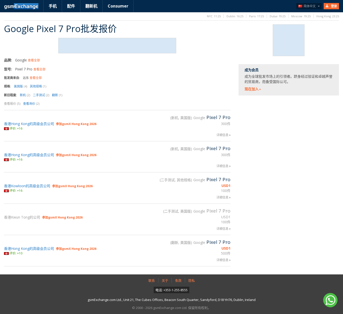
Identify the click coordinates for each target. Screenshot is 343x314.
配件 (71, 6)
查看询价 (31, 103)
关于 (165, 280)
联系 (151, 280)
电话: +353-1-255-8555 (171, 290)
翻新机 (91, 6)
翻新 (57, 95)
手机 (53, 6)
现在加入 (252, 88)
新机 (25, 95)
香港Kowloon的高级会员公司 (27, 185)
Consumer (118, 6)
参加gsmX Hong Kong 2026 (76, 124)
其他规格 (38, 86)
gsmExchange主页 (21, 6)
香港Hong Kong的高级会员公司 (29, 123)
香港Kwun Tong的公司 (22, 217)
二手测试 (41, 95)
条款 (178, 280)
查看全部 (34, 60)
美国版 (20, 86)
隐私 (191, 280)
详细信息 (222, 135)
